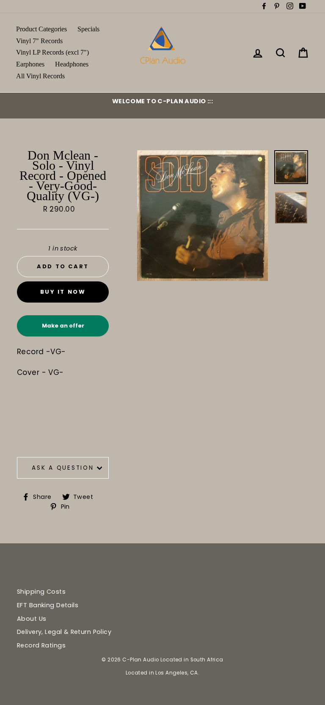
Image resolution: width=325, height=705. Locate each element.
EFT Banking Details (47, 605)
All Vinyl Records (40, 76)
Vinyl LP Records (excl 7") (52, 52)
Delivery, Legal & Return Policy (64, 632)
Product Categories (41, 29)
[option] (162, 101)
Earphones (30, 64)
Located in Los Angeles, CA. (162, 672)
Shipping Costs (41, 591)
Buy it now (63, 292)
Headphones (71, 64)
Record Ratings (41, 645)
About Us (31, 618)
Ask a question (63, 468)
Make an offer (63, 329)
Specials (88, 29)
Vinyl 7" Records (39, 40)
